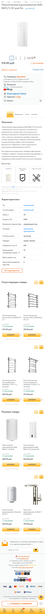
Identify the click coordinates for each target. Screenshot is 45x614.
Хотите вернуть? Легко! (16, 93)
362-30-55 (24, 556)
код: (29, 8)
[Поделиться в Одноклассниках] (22, 573)
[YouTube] (30, 580)
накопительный (29, 205)
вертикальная (28, 229)
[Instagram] (27, 580)
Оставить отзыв (38, 69)
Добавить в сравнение (9, 70)
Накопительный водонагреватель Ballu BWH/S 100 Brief (9, 447)
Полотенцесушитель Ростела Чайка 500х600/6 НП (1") (32, 317)
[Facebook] (18, 580)
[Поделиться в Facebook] (19, 573)
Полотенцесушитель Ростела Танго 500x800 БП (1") (11, 317)
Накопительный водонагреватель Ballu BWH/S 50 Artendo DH (31, 447)
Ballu (13, 187)
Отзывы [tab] (27, 114)
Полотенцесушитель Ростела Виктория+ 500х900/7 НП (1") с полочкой (9, 383)
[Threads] (24, 580)
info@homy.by (25, 558)
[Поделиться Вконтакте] (16, 573)
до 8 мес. (6, 87)
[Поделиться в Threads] (28, 573)
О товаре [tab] (10, 114)
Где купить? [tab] (34, 114)
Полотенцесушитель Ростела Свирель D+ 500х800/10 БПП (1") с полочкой (31, 383)
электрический (29, 210)
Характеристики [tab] (19, 114)
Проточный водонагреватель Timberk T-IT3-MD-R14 (32, 512)
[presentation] (36, 282)
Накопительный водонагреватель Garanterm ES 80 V (11, 512)
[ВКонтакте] (15, 580)
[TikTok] (21, 580)
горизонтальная (29, 231)
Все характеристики (12, 270)
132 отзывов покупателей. (25, 567)
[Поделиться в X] (25, 573)
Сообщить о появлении (21, 604)
